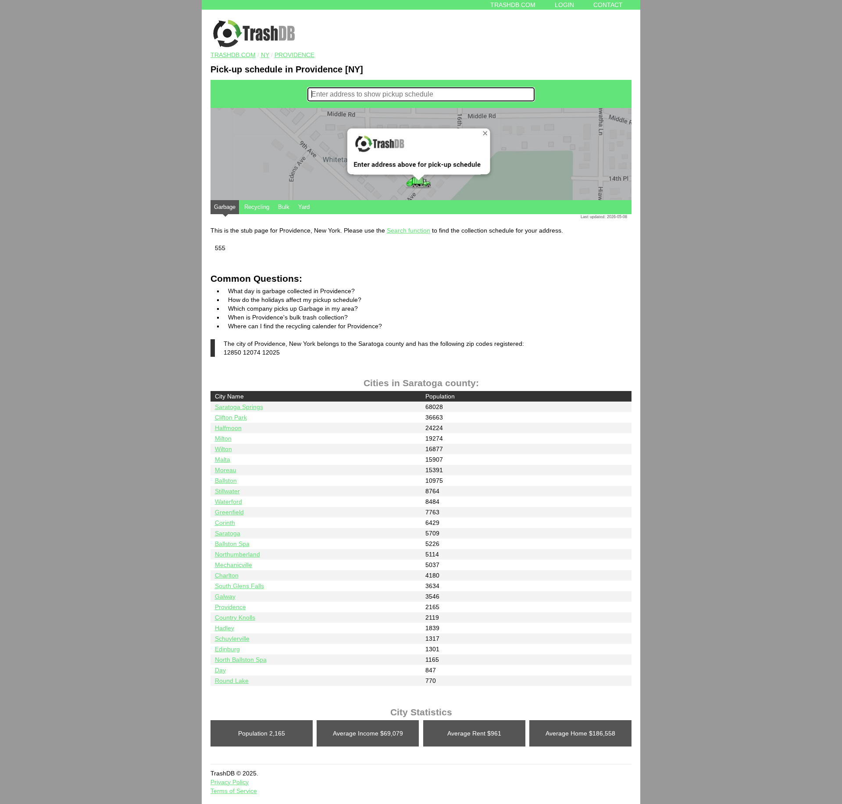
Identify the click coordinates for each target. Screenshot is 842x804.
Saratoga (227, 533)
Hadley (224, 628)
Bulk (283, 207)
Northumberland (237, 554)
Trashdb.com (512, 4)
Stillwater (227, 491)
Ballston (226, 480)
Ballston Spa (232, 543)
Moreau (225, 470)
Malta (222, 459)
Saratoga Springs (239, 406)
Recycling (256, 207)
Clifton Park (231, 417)
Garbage (224, 207)
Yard (304, 207)
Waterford (228, 501)
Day (220, 670)
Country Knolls (235, 617)
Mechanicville (233, 564)
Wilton (223, 448)
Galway (225, 596)
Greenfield (229, 512)
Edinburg (227, 649)
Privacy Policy (229, 782)
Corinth (225, 522)
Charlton (227, 575)
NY (265, 54)
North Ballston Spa (241, 659)
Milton (223, 438)
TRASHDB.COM (233, 54)
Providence (294, 54)
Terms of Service (233, 790)
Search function (408, 230)
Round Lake (232, 680)
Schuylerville (232, 638)
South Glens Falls (239, 585)
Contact (608, 4)
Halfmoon (228, 427)
